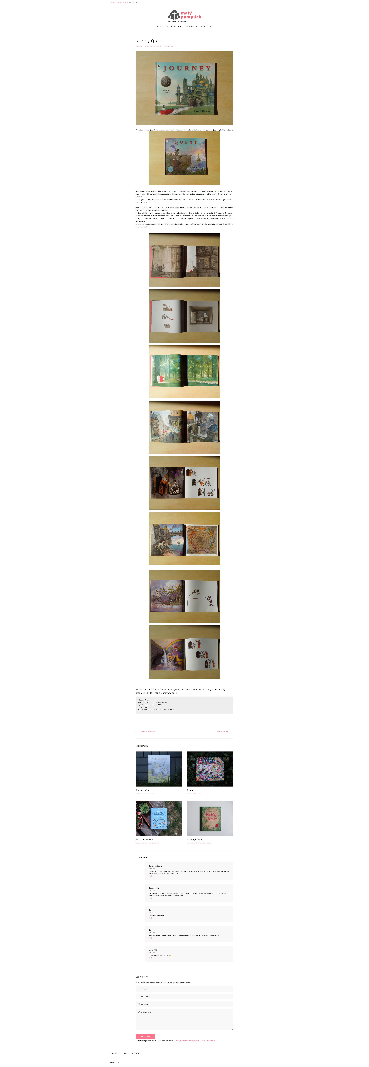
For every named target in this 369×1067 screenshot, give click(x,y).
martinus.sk (186, 689)
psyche (141, 794)
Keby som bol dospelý (148, 731)
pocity (137, 794)
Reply (150, 876)
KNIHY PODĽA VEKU (160, 26)
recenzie (159, 46)
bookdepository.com (170, 689)
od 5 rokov (153, 46)
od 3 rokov (147, 46)
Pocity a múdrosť (144, 790)
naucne (146, 843)
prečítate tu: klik (170, 693)
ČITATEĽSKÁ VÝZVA (191, 26)
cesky (137, 843)
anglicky (166, 46)
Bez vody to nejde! (144, 839)
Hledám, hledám (194, 839)
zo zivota (209, 843)
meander (192, 843)
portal (150, 843)
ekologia (141, 843)
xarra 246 (153, 950)
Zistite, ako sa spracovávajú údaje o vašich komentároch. (195, 1041)
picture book (199, 843)
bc (150, 910)
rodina (204, 843)
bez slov (170, 46)
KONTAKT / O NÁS (176, 26)
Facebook (112, 2)
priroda (154, 843)
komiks (189, 794)
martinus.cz (204, 689)
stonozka (151, 794)
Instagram (128, 2)
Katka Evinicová (155, 866)
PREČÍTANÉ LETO (206, 26)
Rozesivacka (154, 888)
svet (158, 843)
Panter (190, 790)
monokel (193, 794)
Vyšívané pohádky (222, 731)
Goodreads (120, 2)
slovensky (146, 794)
